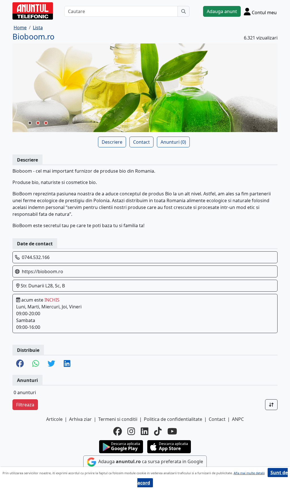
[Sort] (271, 404)
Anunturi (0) (173, 142)
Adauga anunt (222, 11)
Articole (54, 419)
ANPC (238, 419)
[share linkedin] (67, 364)
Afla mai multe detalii (249, 473)
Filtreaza (25, 405)
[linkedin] (144, 431)
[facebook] (117, 431)
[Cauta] (183, 11)
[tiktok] (158, 431)
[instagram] (131, 431)
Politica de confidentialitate (173, 419)
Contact (141, 142)
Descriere (112, 142)
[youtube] (172, 431)
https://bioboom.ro (42, 271)
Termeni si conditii (117, 419)
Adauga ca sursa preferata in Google (150, 461)
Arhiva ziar (80, 419)
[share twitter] (51, 364)
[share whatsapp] (36, 364)
